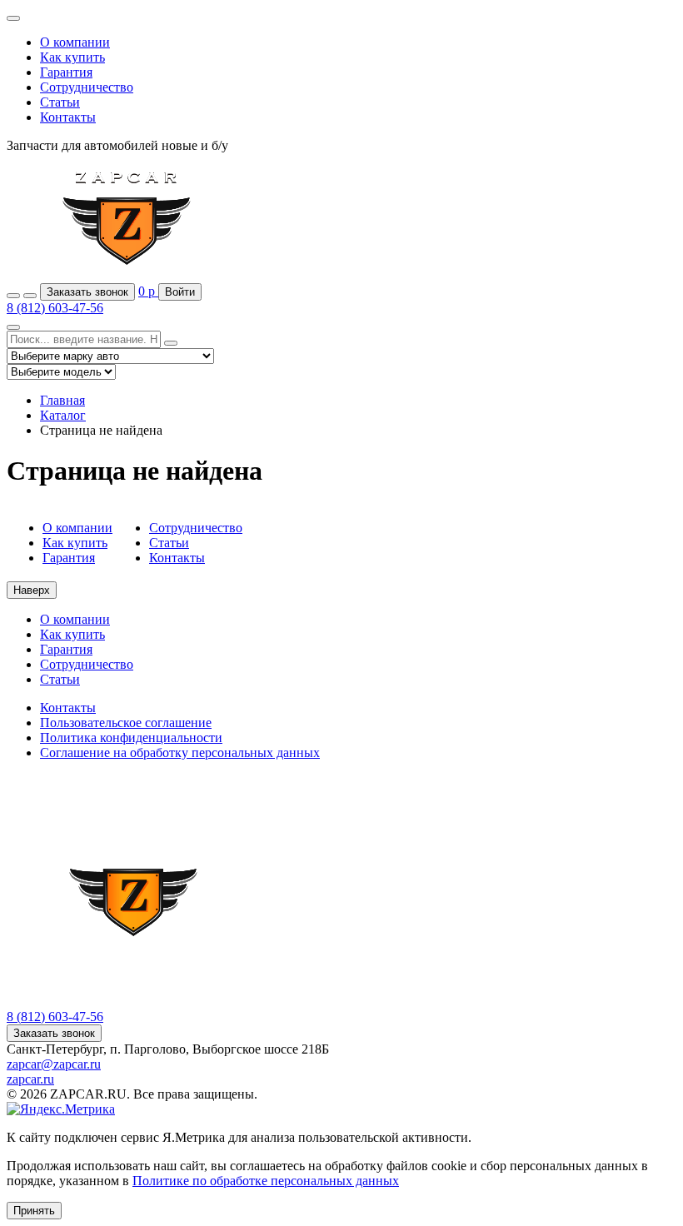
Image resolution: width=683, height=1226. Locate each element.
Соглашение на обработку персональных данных (180, 752)
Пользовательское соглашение (126, 722)
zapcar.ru (30, 1079)
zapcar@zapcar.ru (54, 1064)
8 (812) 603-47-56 (55, 308)
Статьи (60, 102)
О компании (75, 42)
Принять (34, 1210)
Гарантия (66, 72)
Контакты (68, 117)
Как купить (72, 57)
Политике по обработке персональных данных (265, 1181)
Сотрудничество (86, 87)
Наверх (31, 590)
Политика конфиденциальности (131, 737)
